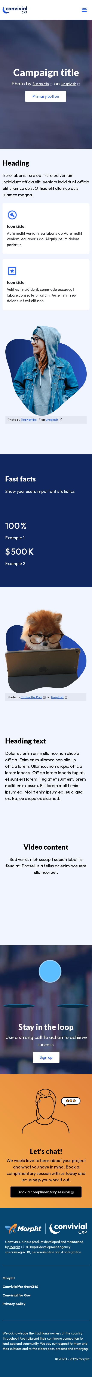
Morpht (14, 1247)
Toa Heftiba (29, 420)
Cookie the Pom (31, 697)
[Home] (15, 10)
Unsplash (68, 83)
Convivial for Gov (17, 1295)
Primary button (45, 96)
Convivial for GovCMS (20, 1286)
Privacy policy (14, 1304)
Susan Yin (41, 83)
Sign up (46, 1057)
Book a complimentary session (44, 1192)
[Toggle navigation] (84, 9)
